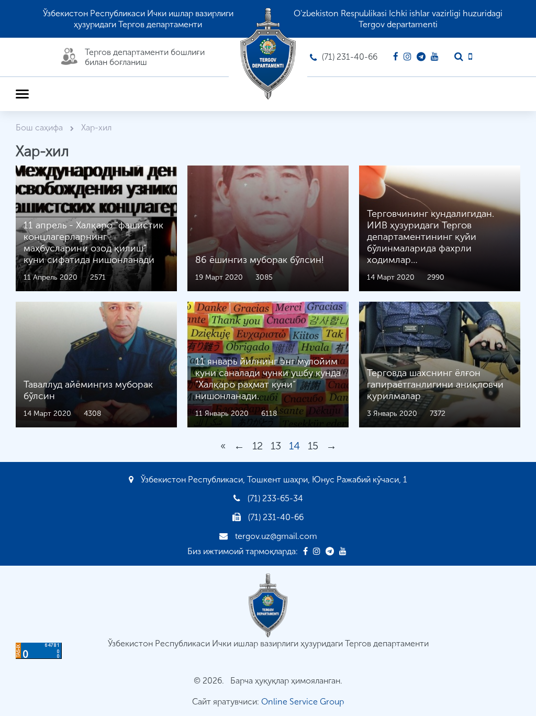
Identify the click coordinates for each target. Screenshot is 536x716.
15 (313, 445)
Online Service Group (302, 702)
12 (257, 445)
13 (276, 445)
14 (294, 445)
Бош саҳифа (40, 128)
